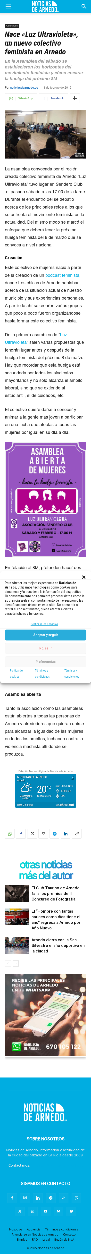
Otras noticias (46, 864)
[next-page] (16, 963)
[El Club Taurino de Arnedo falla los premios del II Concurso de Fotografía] (17, 893)
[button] (83, 577)
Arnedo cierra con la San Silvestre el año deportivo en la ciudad (58, 945)
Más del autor (45, 875)
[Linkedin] (65, 834)
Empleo (22, 1239)
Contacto (69, 1234)
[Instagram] (25, 1198)
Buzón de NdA (64, 1239)
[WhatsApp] (10, 834)
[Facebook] (21, 834)
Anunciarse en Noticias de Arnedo (35, 1234)
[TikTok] (63, 1198)
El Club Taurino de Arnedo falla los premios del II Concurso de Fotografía (56, 893)
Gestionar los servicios (44, 624)
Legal (46, 1239)
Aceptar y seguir (45, 635)
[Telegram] (54, 834)
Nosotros (15, 1229)
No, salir (45, 648)
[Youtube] (45, 1211)
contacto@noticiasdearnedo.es (57, 1165)
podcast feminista (62, 275)
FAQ (35, 1239)
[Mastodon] (71, 1211)
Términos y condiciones (61, 1229)
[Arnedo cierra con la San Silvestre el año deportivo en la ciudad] (17, 945)
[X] (32, 834)
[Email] (43, 834)
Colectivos (12, 25)
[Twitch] (76, 1198)
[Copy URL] (77, 834)
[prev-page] (8, 963)
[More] (75, 98)
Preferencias (46, 661)
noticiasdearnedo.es (24, 87)
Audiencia (34, 1229)
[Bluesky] (58, 1211)
